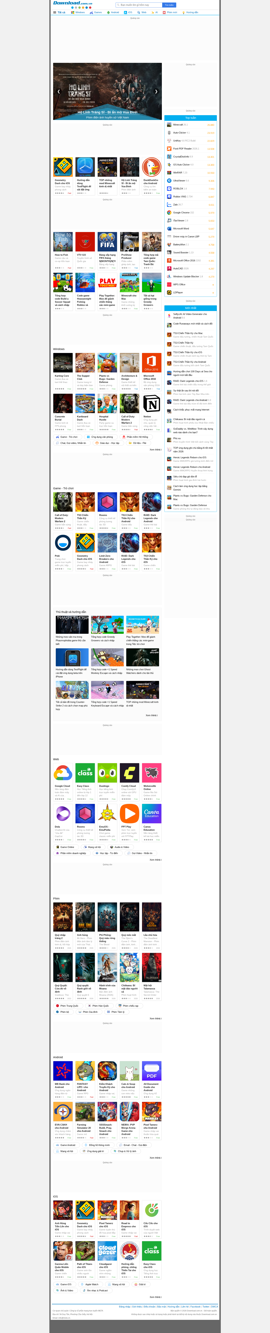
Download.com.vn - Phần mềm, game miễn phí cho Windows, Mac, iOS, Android (72, 5)
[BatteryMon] (169, 244)
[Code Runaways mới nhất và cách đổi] (169, 325)
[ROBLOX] (169, 188)
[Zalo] (169, 204)
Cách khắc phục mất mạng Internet (191, 409)
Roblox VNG (182, 196)
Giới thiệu (137, 1306)
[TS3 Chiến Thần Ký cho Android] (169, 363)
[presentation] (59, 91)
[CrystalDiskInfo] (169, 156)
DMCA (214, 1306)
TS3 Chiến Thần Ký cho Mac (188, 333)
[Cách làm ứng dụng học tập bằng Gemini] (169, 488)
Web (56, 759)
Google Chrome (183, 212)
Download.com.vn (195, 1311)
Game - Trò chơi (63, 488)
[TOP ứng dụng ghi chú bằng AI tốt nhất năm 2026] (169, 449)
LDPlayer (178, 292)
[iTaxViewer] (169, 220)
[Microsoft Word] (169, 228)
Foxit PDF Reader (186, 148)
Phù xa (176, 438)
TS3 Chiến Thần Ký (183, 342)
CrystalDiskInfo (183, 156)
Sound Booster (183, 252)
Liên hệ (185, 1306)
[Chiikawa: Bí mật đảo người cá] (169, 421)
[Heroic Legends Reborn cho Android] (169, 468)
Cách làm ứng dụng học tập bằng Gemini (190, 488)
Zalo (178, 204)
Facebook (195, 1306)
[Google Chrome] (169, 212)
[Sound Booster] (169, 252)
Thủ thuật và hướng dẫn (71, 612)
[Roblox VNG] (169, 196)
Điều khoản (149, 1306)
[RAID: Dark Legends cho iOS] (169, 382)
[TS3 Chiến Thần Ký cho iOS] (169, 354)
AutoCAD (181, 268)
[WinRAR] (169, 172)
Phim (56, 898)
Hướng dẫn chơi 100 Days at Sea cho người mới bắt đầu (192, 373)
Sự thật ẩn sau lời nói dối (186, 390)
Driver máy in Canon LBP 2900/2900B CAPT (186, 237)
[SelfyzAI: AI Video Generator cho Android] (169, 316)
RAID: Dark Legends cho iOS (190, 381)
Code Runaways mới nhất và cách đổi (192, 323)
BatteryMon (181, 244)
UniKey (184, 141)
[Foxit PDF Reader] (169, 148)
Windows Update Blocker (188, 276)
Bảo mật (161, 1306)
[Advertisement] (135, 42)
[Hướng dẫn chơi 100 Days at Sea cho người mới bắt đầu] (169, 373)
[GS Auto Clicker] (169, 164)
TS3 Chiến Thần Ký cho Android (189, 362)
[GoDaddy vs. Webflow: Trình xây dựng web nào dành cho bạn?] (169, 430)
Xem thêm (155, 449)
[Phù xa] (169, 440)
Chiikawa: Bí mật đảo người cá (189, 419)
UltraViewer (181, 180)
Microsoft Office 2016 (187, 261)
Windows (59, 349)
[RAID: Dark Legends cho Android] (169, 402)
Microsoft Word (184, 229)
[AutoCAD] (169, 268)
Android (58, 1057)
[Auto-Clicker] (169, 133)
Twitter (205, 1306)
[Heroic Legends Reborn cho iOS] (169, 459)
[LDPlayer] (169, 292)
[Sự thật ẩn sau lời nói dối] (169, 392)
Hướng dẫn (173, 1306)
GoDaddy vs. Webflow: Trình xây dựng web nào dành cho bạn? (193, 430)
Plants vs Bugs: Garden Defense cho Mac (192, 497)
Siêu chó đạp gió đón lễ (185, 476)
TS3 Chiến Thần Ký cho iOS (187, 352)
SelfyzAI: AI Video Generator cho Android (190, 316)
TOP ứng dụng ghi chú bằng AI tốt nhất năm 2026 (193, 450)
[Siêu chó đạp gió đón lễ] (169, 478)
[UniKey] (169, 141)
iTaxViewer (180, 220)
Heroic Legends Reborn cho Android (191, 467)
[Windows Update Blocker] (169, 276)
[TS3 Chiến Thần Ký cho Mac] (169, 335)
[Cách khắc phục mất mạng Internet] (169, 411)
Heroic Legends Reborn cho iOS (189, 457)
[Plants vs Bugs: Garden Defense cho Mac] (169, 497)
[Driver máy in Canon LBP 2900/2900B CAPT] (169, 236)
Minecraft (180, 124)
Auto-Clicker (181, 132)
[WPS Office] (169, 284)
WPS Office (179, 284)
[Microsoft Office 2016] (169, 260)
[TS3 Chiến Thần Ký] (169, 344)
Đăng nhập (124, 1306)
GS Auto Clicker (183, 164)
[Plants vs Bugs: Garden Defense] (169, 507)
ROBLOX (180, 188)
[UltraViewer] (169, 180)
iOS (55, 1196)
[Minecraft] (169, 125)
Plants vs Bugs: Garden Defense (190, 505)
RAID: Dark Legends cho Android (192, 400)
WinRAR (180, 172)
